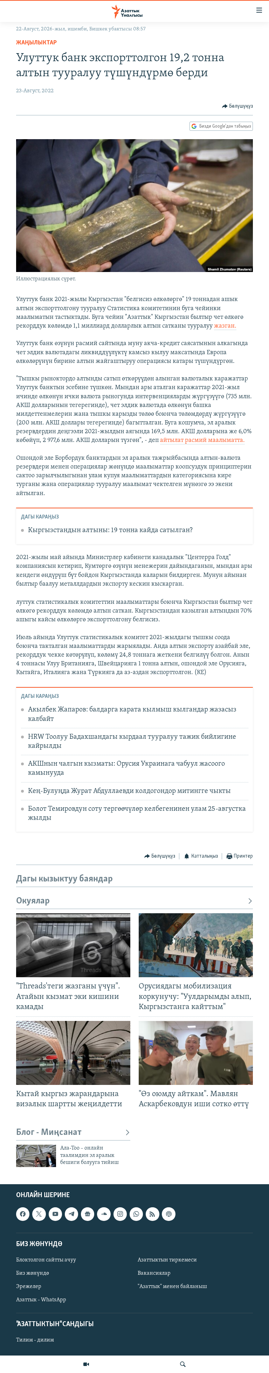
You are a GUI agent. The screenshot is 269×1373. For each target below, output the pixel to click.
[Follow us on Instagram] (120, 1214)
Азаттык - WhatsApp (41, 1300)
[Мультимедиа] (86, 1364)
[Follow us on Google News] (87, 1214)
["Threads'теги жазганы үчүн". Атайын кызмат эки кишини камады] (73, 945)
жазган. (225, 326)
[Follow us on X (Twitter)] (39, 1214)
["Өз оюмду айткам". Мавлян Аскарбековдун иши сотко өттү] (196, 1053)
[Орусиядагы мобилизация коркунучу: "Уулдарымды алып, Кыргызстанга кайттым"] (196, 945)
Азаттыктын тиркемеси (167, 1260)
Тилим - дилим (35, 1340)
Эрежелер (28, 1286)
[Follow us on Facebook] (22, 1214)
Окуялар (33, 901)
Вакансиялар (154, 1273)
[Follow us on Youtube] (55, 1214)
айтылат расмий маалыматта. (202, 440)
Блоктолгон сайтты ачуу (46, 1260)
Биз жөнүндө (32, 1273)
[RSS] (152, 1214)
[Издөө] (182, 1364)
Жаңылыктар (36, 43)
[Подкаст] (168, 1214)
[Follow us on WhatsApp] (136, 1214)
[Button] (237, 106)
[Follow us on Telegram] (71, 1214)
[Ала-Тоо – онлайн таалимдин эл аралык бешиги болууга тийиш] (36, 1156)
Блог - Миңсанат (49, 1132)
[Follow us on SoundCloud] (103, 1214)
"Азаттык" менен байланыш (172, 1286)
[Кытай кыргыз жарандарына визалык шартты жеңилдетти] (73, 1053)
